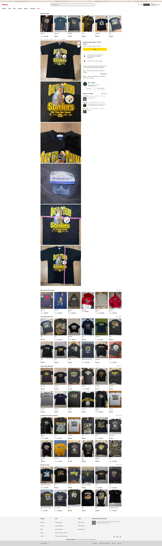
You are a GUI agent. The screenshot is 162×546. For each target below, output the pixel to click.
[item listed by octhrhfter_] (60, 349)
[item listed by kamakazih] (46, 399)
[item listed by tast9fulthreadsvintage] (88, 475)
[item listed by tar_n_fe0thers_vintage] (115, 475)
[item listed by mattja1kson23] (88, 399)
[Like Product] (52, 17)
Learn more (90, 57)
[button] (97, 85)
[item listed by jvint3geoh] (101, 376)
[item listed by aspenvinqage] (74, 399)
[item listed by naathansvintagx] (101, 448)
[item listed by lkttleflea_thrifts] (115, 399)
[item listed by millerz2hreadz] (74, 475)
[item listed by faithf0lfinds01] (60, 498)
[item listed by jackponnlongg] (115, 498)
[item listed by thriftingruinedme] (88, 376)
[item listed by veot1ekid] (101, 498)
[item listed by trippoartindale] (46, 448)
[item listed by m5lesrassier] (115, 326)
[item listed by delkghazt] (60, 425)
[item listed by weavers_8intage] (115, 349)
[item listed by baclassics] (46, 376)
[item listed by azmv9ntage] (88, 349)
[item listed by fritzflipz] (101, 425)
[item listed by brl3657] (101, 326)
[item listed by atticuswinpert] (115, 425)
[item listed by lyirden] (115, 376)
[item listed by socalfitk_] (74, 326)
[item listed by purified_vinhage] (46, 498)
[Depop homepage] (5, 4)
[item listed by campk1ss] (60, 326)
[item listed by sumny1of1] (88, 448)
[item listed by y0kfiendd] (88, 425)
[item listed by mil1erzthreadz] (74, 376)
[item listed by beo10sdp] (74, 448)
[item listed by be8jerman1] (74, 498)
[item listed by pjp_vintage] (46, 300)
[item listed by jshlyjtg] (74, 349)
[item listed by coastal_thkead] (60, 448)
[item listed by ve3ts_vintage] (60, 376)
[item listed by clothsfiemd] (88, 326)
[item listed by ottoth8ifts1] (60, 475)
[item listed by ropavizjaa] (46, 349)
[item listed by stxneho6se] (46, 475)
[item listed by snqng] (101, 349)
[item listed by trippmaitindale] (60, 399)
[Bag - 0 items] (141, 5)
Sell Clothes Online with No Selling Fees (86, 539)
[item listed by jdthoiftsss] (46, 326)
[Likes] (139, 5)
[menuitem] (4, 8)
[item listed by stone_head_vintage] (115, 448)
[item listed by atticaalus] (88, 498)
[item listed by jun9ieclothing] (101, 475)
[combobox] (73, 4)
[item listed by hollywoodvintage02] (101, 399)
